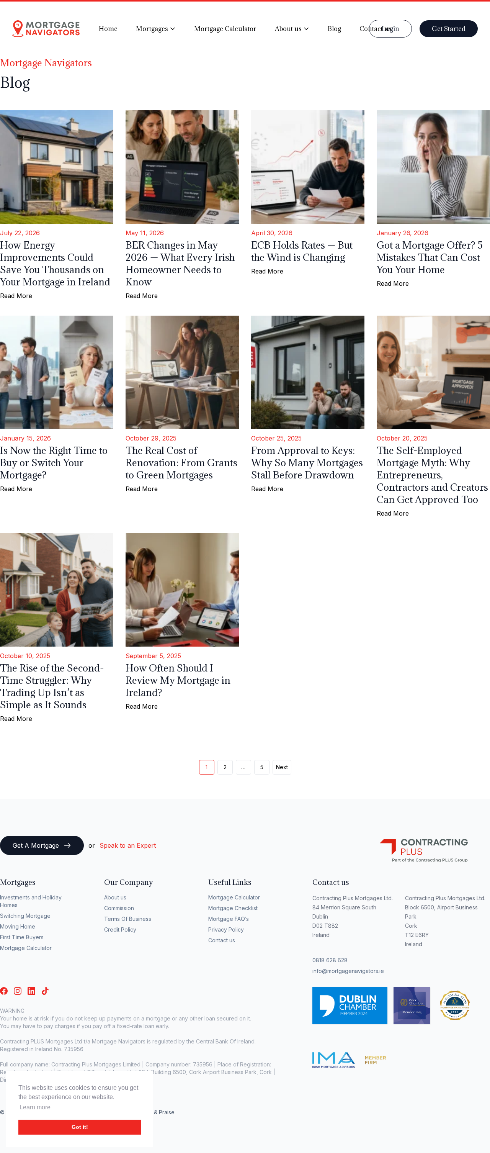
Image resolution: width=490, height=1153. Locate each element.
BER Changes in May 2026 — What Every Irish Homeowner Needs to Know (180, 263)
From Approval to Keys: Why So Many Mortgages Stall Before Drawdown (307, 462)
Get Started (449, 29)
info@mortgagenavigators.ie (348, 971)
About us (115, 897)
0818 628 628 (330, 960)
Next (282, 767)
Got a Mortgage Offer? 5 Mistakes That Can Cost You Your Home (430, 257)
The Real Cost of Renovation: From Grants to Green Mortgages (181, 462)
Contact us (221, 940)
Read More (16, 296)
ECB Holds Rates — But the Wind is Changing (302, 251)
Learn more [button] (35, 1107)
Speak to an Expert (128, 845)
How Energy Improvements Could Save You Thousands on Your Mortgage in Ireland (55, 263)
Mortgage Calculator (26, 948)
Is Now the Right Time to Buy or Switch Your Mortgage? (54, 462)
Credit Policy (120, 929)
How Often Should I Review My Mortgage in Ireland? (178, 680)
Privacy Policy (226, 929)
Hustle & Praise (156, 1112)
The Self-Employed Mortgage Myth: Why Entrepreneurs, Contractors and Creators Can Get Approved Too (432, 475)
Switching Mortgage (25, 915)
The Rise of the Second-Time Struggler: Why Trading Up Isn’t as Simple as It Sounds (52, 686)
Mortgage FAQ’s (228, 919)
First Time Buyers (22, 937)
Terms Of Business (127, 919)
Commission (119, 908)
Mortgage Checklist (233, 908)
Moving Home (17, 926)
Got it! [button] (80, 1127)
